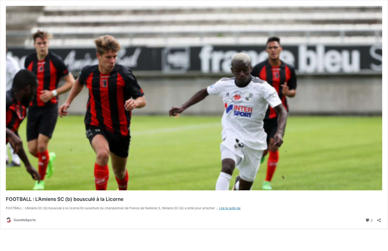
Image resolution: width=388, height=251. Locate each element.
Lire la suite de (229, 208)
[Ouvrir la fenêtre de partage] (379, 218)
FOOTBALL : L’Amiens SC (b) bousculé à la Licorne (64, 199)
